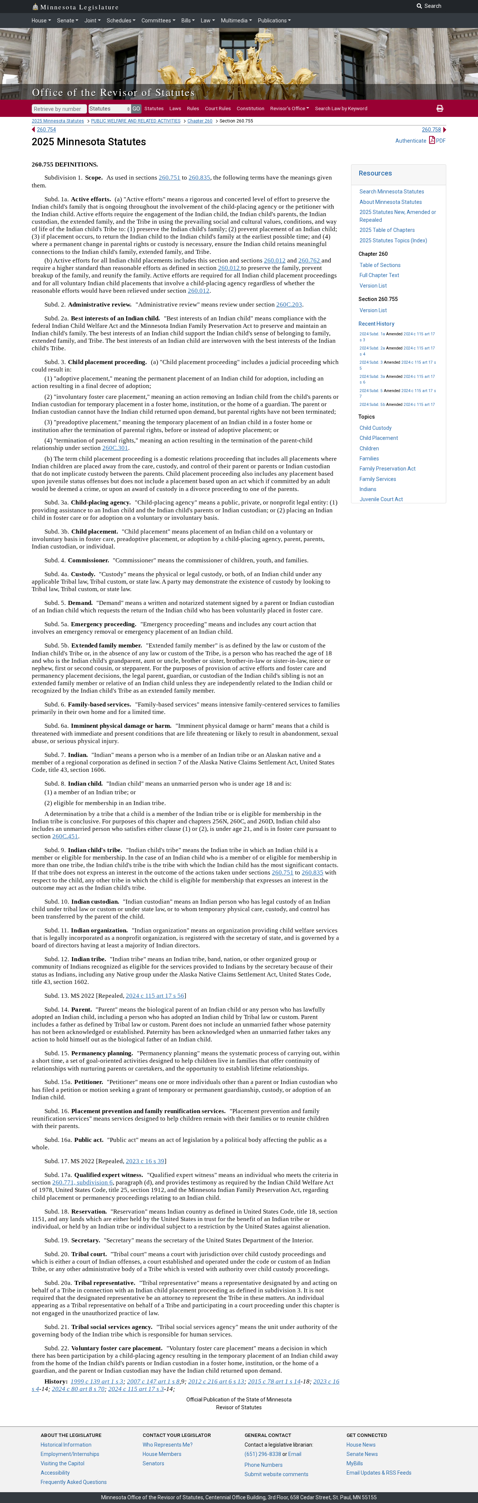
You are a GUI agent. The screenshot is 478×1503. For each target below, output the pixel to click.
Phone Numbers (264, 1465)
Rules (193, 108)
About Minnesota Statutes (391, 202)
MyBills (355, 1463)
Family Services (378, 479)
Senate (65, 21)
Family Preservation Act (388, 469)
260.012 (275, 260)
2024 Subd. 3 (371, 362)
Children (369, 448)
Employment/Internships (70, 1454)
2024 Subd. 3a (372, 376)
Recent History (376, 324)
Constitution (250, 108)
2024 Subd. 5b (372, 404)
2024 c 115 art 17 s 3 (136, 1388)
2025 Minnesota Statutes (58, 121)
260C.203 (289, 304)
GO (136, 108)
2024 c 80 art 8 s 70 (78, 1388)
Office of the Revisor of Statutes (113, 92)
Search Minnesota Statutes (392, 192)
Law (206, 21)
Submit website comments (276, 1474)
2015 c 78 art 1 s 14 (274, 1381)
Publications (272, 21)
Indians (368, 489)
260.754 (46, 130)
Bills (186, 21)
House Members (162, 1454)
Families (369, 459)
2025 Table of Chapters (387, 230)
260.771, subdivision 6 (82, 1182)
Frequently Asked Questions (74, 1482)
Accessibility (55, 1473)
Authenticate (410, 141)
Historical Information (66, 1445)
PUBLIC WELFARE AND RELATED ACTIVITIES (135, 121)
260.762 (310, 260)
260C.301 (115, 447)
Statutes (154, 108)
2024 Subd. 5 (371, 390)
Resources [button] (375, 173)
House (39, 21)
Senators (153, 1463)
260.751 (169, 177)
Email (294, 1454)
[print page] (440, 108)
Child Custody (376, 428)
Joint (90, 21)
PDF (440, 141)
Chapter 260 (199, 121)
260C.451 (65, 836)
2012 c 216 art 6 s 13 (216, 1381)
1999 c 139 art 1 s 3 (97, 1381)
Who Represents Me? (168, 1445)
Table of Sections (380, 265)
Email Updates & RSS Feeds (379, 1473)
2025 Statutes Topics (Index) (393, 240)
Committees (156, 21)
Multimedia (234, 21)
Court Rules (218, 108)
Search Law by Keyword (341, 108)
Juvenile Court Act (381, 499)
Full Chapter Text (379, 275)
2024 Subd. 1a (372, 334)
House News (361, 1445)
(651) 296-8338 (263, 1454)
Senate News (362, 1454)
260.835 (199, 177)
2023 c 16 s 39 (145, 1161)
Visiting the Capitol (62, 1463)
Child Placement (379, 438)
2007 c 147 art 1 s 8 (153, 1381)
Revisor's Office (287, 108)
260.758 (431, 130)
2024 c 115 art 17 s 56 (155, 995)
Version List (373, 286)
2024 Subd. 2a (372, 348)
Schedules (119, 21)
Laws (175, 108)
